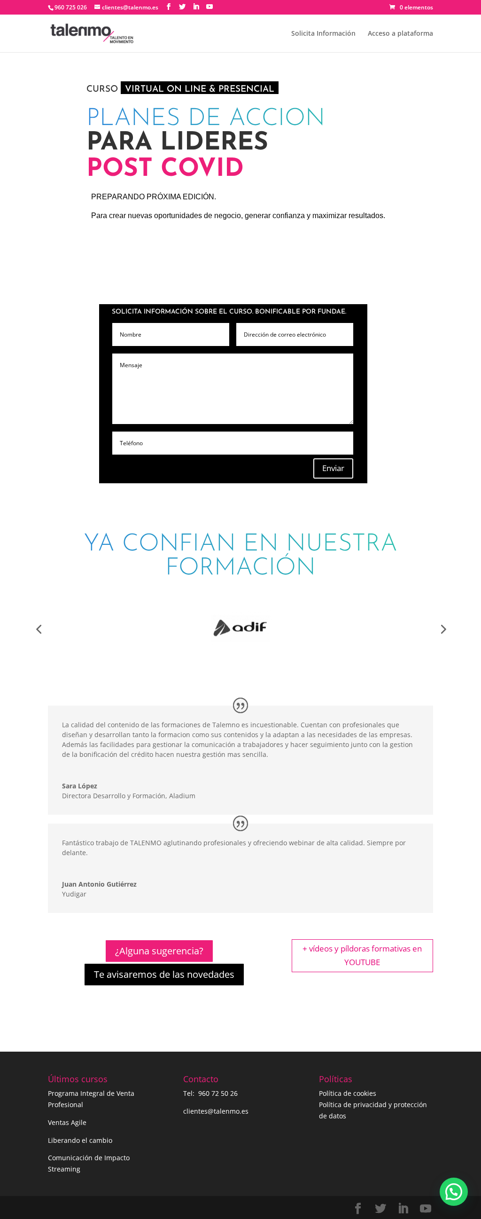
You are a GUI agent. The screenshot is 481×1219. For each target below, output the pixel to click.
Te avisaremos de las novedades (164, 974)
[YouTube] (209, 6)
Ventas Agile (67, 1122)
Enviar (333, 468)
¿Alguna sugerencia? (159, 950)
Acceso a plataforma (400, 34)
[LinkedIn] (196, 6)
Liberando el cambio (80, 1140)
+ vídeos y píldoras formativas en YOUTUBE (362, 955)
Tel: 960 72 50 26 (210, 1093)
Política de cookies (347, 1093)
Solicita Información (323, 34)
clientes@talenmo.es (215, 1111)
